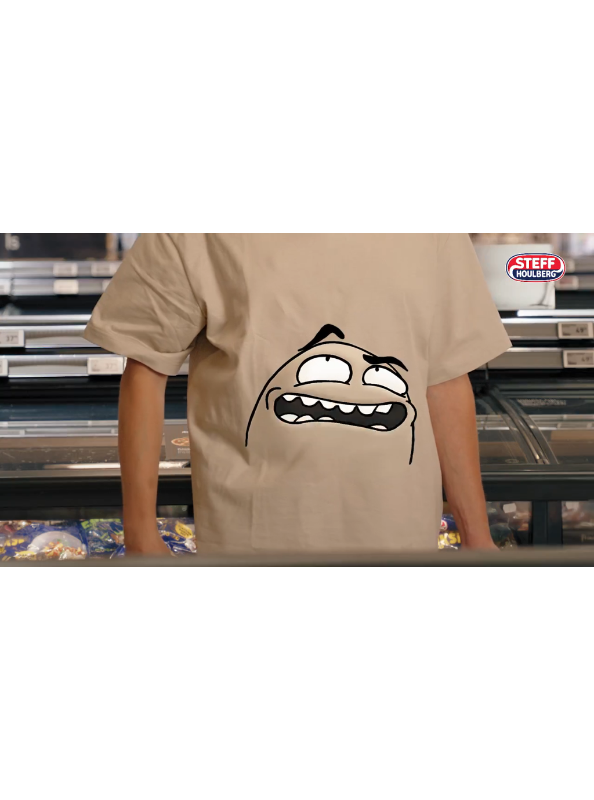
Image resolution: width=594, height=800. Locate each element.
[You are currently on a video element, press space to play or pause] (297, 400)
